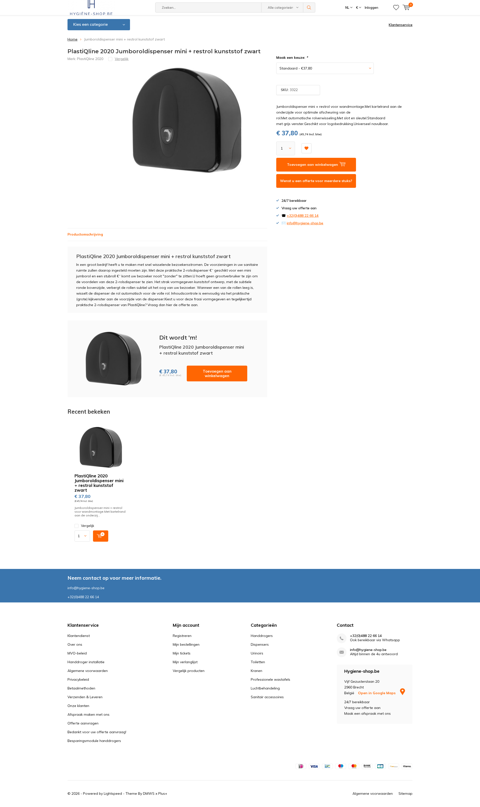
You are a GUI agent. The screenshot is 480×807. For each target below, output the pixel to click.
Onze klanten (78, 705)
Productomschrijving (85, 234)
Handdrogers (262, 635)
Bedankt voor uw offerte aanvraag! (97, 732)
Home (73, 39)
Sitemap (405, 793)
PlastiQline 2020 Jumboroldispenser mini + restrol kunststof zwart (99, 483)
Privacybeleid (78, 679)
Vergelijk (87, 526)
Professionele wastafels (270, 679)
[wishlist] (396, 7)
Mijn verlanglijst (185, 662)
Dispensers (260, 644)
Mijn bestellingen (186, 644)
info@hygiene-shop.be (305, 223)
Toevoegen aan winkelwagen (217, 373)
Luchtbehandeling (265, 688)
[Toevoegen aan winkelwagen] (100, 536)
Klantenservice (400, 25)
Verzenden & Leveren (85, 697)
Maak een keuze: (292, 57)
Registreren (182, 635)
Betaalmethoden (81, 688)
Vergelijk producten (188, 670)
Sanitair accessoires (267, 697)
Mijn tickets (181, 653)
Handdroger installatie (86, 662)
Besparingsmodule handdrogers (94, 740)
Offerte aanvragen (83, 723)
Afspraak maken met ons (89, 714)
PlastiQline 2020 (90, 59)
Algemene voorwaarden (88, 670)
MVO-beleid (77, 653)
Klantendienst (79, 635)
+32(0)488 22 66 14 (302, 215)
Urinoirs (257, 653)
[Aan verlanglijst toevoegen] (307, 148)
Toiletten (258, 662)
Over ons (75, 644)
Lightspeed (113, 793)
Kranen (256, 670)
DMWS (148, 793)
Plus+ (162, 793)
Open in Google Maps (377, 693)
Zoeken (309, 8)
